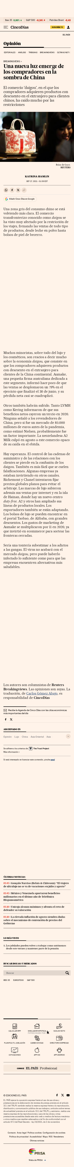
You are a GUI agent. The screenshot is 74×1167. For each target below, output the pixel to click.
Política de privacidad (19, 1137)
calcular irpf (15, 1031)
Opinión (12, 43)
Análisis (22, 52)
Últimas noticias (65, 52)
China (25, 736)
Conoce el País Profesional (37, 1068)
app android (59, 1055)
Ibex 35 (8, 20)
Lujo (16, 736)
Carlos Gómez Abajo (42, 693)
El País (66, 35)
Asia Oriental (37, 736)
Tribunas (33, 52)
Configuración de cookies (54, 1133)
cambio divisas (36, 1043)
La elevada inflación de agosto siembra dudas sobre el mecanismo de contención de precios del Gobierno (34, 920)
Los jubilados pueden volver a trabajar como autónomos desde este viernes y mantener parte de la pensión (36, 947)
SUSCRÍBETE (57, 27)
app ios (37, 1055)
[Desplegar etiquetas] (68, 736)
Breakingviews (47, 52)
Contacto (12, 1133)
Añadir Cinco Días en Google (21, 199)
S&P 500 (30, 20)
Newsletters (59, 1137)
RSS (50, 1137)
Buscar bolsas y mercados (20, 963)
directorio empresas (59, 1043)
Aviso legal (22, 1133)
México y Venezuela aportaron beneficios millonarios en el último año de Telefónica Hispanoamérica (31, 896)
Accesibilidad (36, 1137)
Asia (48, 736)
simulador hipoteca (37, 1031)
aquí (53, 759)
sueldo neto (59, 1031)
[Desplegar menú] (5, 27)
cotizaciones (15, 1055)
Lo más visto (11, 938)
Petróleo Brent (57, 20)
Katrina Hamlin (37, 176)
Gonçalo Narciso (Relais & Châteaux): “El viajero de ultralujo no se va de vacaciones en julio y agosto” (36, 885)
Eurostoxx (18, 980)
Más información (10, 752)
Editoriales (9, 52)
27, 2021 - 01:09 (37, 181)
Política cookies (35, 1133)
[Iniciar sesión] (68, 27)
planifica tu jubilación (14, 1043)
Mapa (45, 1137)
